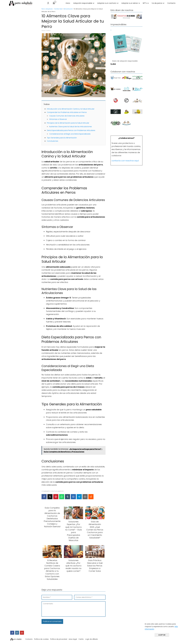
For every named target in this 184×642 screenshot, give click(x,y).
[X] (49, 496)
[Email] (85, 496)
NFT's (145, 3)
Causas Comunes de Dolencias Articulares (66, 116)
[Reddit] (90, 496)
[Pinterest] (55, 496)
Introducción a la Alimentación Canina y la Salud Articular (70, 109)
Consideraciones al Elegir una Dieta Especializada (69, 134)
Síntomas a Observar (58, 119)
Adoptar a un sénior (129, 3)
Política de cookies (41, 639)
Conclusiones (52, 141)
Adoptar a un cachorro (106, 3)
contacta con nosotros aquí (125, 160)
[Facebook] (44, 496)
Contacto (171, 3)
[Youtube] (22, 633)
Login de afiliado (91, 639)
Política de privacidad (58, 639)
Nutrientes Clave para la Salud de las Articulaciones (70, 126)
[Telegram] (79, 496)
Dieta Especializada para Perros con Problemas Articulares (71, 130)
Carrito (81, 639)
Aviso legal (73, 639)
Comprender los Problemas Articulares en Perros (67, 112)
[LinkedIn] (73, 496)
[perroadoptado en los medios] (126, 18)
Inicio (68, 3)
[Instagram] (17, 633)
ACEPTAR (161, 635)
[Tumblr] (67, 496)
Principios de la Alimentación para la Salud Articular (68, 123)
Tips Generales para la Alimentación (62, 138)
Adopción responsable (82, 3)
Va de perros (157, 3)
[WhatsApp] (61, 496)
